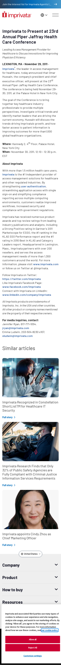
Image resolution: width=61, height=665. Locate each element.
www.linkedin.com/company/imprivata (26, 294)
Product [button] (9, 577)
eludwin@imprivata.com (17, 336)
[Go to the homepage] (16, 15)
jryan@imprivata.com (15, 328)
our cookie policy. (49, 630)
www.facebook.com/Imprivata (21, 286)
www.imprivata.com (45, 264)
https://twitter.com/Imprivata (21, 279)
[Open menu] (55, 15)
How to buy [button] (12, 589)
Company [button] (11, 564)
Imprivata (8, 68)
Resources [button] (12, 601)
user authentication (33, 186)
